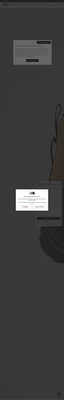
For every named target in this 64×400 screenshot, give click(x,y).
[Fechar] (46, 191)
